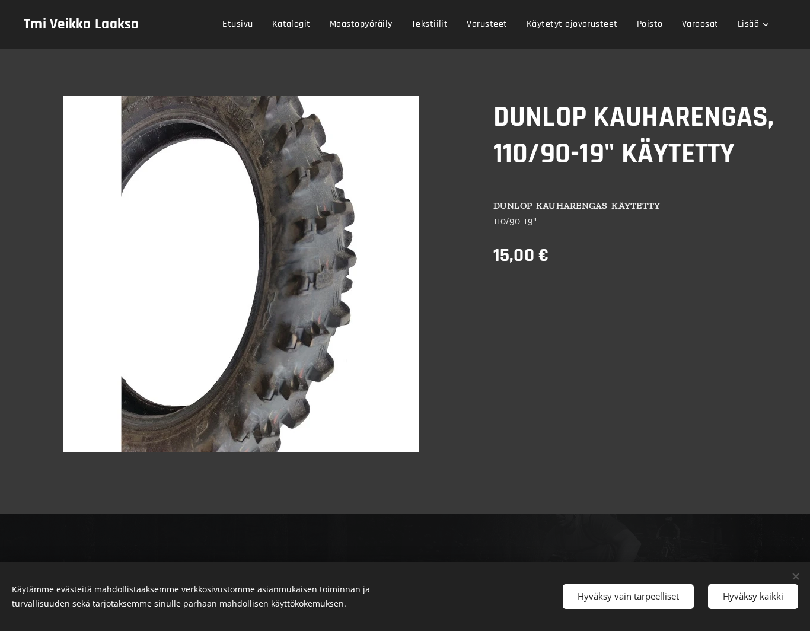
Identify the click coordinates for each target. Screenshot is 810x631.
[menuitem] (240, 24)
